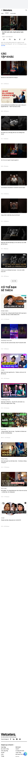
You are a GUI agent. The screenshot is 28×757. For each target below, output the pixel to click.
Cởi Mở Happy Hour (5, 399)
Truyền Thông (18, 752)
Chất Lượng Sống (4, 750)
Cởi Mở (2, 370)
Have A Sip (3, 429)
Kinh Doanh (18, 747)
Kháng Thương (4, 458)
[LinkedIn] (13, 739)
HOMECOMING (4, 310)
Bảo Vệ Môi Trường (5, 749)
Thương (2, 756)
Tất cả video (4, 488)
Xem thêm (3, 45)
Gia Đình (2, 752)
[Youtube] (20, 739)
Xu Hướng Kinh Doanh (20, 750)
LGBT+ (2, 754)
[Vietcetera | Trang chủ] (7, 10)
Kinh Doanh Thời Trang (20, 754)
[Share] (15, 39)
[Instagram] (16, 739)
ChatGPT (17, 749)
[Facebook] (10, 739)
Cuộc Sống (3, 747)
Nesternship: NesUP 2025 (6, 340)
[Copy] (24, 39)
